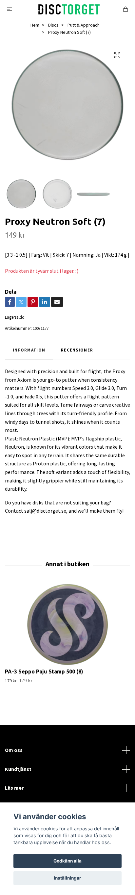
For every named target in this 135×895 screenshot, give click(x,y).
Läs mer (14, 787)
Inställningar (67, 878)
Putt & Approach (84, 25)
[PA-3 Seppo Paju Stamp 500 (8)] (67, 625)
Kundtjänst (18, 769)
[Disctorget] (69, 8)
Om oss (14, 750)
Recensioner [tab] (77, 349)
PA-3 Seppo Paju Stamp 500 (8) (44, 671)
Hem (34, 25)
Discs (53, 25)
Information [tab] (29, 349)
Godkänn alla (67, 860)
